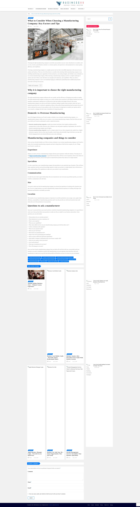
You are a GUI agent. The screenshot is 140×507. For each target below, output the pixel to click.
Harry (31, 26)
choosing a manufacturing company (35, 257)
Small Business (64, 8)
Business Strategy (53, 8)
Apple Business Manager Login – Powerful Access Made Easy (35, 454)
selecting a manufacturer (64, 261)
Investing (81, 8)
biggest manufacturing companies (37, 155)
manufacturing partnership (34, 261)
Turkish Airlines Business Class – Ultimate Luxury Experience (35, 285)
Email (29, 488)
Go (110, 18)
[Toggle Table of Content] (40, 85)
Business (30, 8)
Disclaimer (97, 504)
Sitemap (111, 504)
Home (29, 13)
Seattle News (51, 504)
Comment (30, 471)
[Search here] (112, 9)
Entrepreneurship (41, 8)
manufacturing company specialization (48, 259)
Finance (73, 8)
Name (29, 482)
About (89, 504)
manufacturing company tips (61, 259)
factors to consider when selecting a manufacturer (65, 257)
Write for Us (106, 504)
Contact (92, 504)
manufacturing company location (35, 259)
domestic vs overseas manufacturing (48, 257)
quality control (43, 261)
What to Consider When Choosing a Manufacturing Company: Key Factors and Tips (45, 13)
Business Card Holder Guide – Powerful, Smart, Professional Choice (55, 357)
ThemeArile (57, 504)
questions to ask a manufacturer (53, 261)
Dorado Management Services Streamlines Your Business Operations (73, 454)
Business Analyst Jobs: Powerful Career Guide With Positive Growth (74, 357)
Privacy (101, 504)
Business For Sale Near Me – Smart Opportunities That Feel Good (55, 454)
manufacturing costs (72, 259)
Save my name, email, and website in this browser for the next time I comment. (47, 493)
